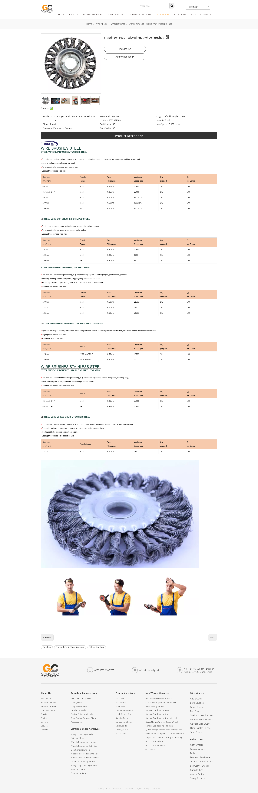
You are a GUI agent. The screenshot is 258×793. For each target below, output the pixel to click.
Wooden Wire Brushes (201, 723)
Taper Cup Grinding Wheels (83, 761)
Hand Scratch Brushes (201, 728)
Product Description (129, 136)
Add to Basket (123, 56)
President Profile (48, 702)
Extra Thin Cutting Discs (81, 698)
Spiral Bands (121, 725)
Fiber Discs (120, 706)
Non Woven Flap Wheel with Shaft (160, 698)
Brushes (47, 647)
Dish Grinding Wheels (80, 749)
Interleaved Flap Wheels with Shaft (160, 702)
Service (44, 725)
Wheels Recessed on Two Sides (85, 757)
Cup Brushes (196, 698)
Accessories (76, 722)
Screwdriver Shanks (199, 765)
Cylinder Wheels (78, 738)
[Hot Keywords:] (171, 5)
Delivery (44, 722)
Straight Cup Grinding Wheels (84, 765)
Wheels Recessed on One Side (85, 753)
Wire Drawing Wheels (154, 706)
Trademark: (105, 116)
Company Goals (48, 710)
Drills (192, 753)
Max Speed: (162, 124)
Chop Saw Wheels (79, 706)
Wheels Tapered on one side (84, 742)
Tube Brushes (196, 732)
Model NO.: (48, 116)
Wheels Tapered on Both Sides (84, 746)
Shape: (46, 124)
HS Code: (104, 120)
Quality (44, 714)
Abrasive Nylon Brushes (201, 719)
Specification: (106, 128)
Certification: (106, 124)
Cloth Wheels (196, 744)
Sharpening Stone (79, 773)
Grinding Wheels (78, 710)
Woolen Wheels (197, 749)
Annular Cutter (197, 774)
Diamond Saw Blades (200, 757)
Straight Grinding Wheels (82, 734)
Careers (44, 729)
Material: (160, 120)
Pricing (44, 718)
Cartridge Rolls (122, 729)
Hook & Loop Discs (124, 714)
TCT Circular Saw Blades (201, 761)
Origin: (159, 116)
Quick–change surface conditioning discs (163, 729)
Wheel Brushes (96, 647)
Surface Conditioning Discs (157, 714)
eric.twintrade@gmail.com (151, 670)
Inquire (123, 49)
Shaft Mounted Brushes (201, 715)
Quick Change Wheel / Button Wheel (161, 722)
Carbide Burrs (197, 769)
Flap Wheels (121, 702)
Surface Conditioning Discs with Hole (161, 718)
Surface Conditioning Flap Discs (159, 725)
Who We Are (46, 698)
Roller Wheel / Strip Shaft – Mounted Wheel (164, 733)
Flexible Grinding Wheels (82, 714)
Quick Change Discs (124, 710)
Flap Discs (120, 698)
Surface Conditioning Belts (157, 710)
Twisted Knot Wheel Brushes (70, 647)
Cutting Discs (76, 702)
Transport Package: (52, 128)
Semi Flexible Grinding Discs (83, 718)
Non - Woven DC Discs (155, 745)
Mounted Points (78, 769)
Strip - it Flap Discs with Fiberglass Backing (163, 737)
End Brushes (196, 711)
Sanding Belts (122, 718)
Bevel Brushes (197, 702)
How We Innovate (48, 706)
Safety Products (197, 778)
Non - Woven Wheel (154, 741)
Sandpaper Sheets (124, 722)
